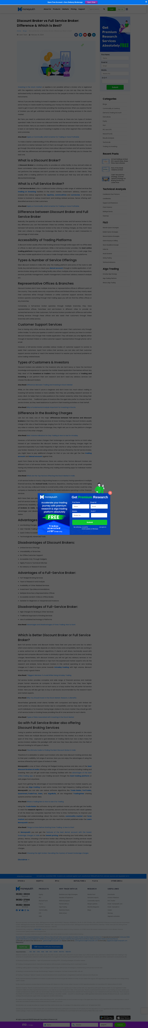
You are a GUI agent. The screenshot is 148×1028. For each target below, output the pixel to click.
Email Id (93, 502)
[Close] (110, 493)
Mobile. (74, 511)
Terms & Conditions (93, 527)
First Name (76, 502)
